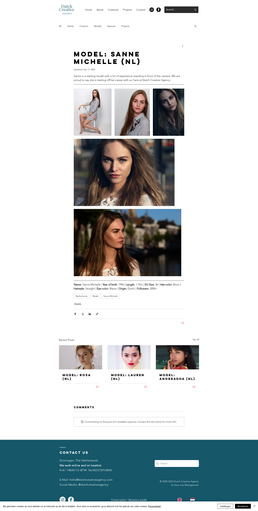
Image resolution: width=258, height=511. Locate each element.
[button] (195, 26)
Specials (111, 26)
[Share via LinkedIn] (89, 313)
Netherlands (81, 296)
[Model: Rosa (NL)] (80, 357)
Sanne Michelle (110, 296)
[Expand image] (93, 112)
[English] (179, 500)
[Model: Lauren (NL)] (129, 357)
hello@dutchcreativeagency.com (91, 479)
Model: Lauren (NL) (127, 377)
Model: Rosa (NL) (77, 377)
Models (97, 26)
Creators (84, 26)
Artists (70, 26)
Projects (125, 26)
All (60, 26)
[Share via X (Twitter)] (82, 313)
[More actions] (182, 46)
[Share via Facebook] (75, 313)
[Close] (254, 506)
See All (196, 339)
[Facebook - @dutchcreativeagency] (158, 9)
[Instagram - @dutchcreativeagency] (151, 9)
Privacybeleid (154, 506)
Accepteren (243, 506)
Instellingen (225, 506)
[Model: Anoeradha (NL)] (177, 357)
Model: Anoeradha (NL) (177, 377)
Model (95, 296)
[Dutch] (192, 500)
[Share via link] (97, 313)
